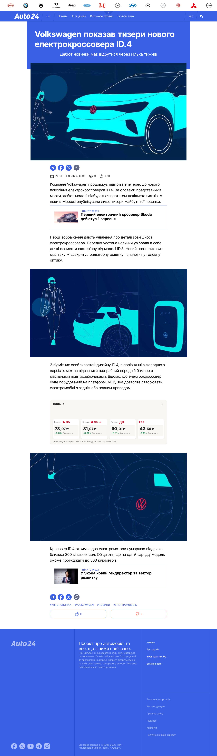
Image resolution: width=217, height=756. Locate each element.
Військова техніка (101, 16)
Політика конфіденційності (161, 735)
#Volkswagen (84, 605)
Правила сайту (155, 713)
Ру (201, 16)
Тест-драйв (79, 16)
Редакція (151, 720)
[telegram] (53, 168)
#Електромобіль (125, 605)
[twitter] (69, 168)
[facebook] (61, 168)
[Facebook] (14, 746)
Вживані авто (125, 16)
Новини (62, 16)
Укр (191, 16)
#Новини (103, 605)
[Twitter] (22, 746)
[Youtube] (30, 746)
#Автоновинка (60, 605)
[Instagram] (47, 746)
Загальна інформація (158, 699)
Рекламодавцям (156, 706)
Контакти (152, 727)
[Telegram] (39, 746)
